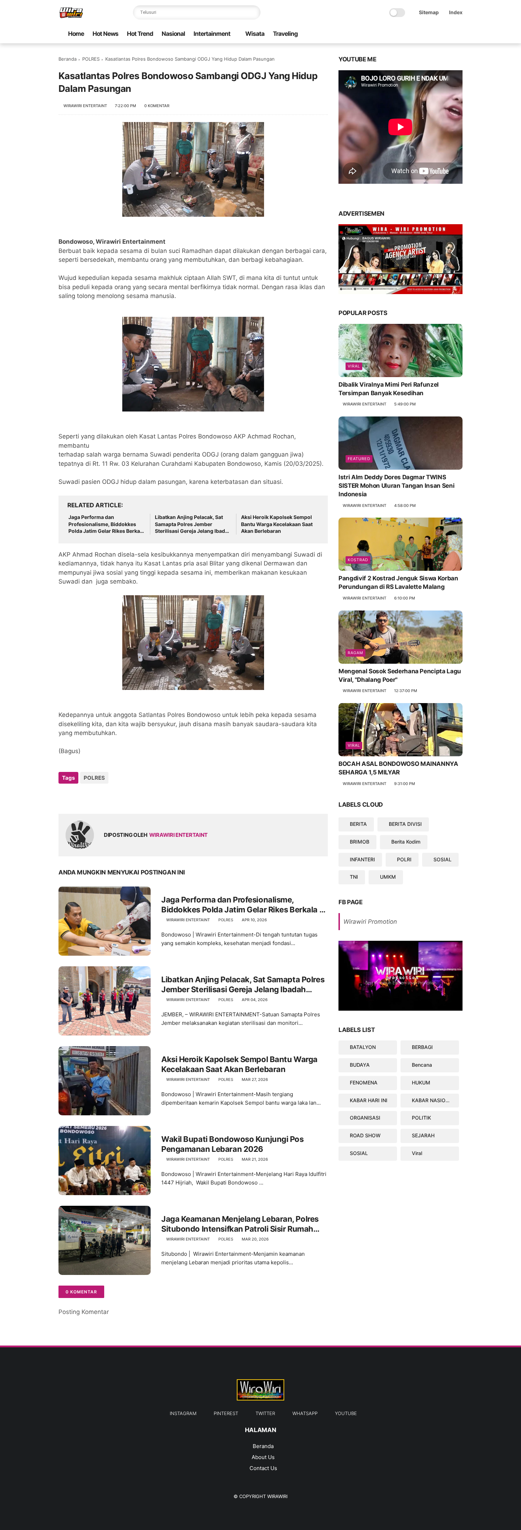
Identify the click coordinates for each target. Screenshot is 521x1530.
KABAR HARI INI (368, 1100)
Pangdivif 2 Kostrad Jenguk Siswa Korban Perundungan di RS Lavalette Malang (398, 582)
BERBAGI (422, 1047)
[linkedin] (121, 797)
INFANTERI (362, 859)
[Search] (253, 12)
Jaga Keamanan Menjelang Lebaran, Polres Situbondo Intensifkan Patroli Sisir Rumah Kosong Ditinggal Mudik (240, 1224)
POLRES (91, 59)
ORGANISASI (365, 1118)
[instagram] (447, 34)
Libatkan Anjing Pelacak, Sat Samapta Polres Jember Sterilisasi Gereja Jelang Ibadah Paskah (193, 524)
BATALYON (363, 1047)
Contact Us (263, 1468)
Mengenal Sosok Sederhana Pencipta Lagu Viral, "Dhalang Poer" (399, 675)
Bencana (422, 1065)
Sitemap (429, 12)
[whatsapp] (413, 34)
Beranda (67, 59)
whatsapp (305, 1413)
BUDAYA (360, 1065)
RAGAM (355, 652)
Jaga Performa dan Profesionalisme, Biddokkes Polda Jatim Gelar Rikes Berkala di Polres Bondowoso (106, 524)
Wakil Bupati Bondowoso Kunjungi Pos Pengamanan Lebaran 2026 (232, 1144)
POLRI (404, 859)
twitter (265, 1413)
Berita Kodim (405, 842)
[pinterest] (436, 34)
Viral (354, 366)
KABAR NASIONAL (433, 1100)
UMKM (388, 877)
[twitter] (424, 34)
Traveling (285, 33)
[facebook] (458, 34)
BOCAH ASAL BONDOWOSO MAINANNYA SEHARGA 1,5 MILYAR (398, 768)
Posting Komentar (83, 1311)
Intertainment (212, 33)
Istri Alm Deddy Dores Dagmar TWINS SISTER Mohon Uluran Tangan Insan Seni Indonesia (396, 486)
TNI (354, 877)
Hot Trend (140, 33)
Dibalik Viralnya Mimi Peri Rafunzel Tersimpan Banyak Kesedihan (388, 389)
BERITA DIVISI (405, 824)
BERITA (358, 824)
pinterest (226, 1413)
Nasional (173, 33)
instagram (183, 1413)
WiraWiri (277, 1496)
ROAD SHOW (365, 1135)
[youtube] (402, 34)
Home (76, 33)
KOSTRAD (358, 559)
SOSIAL (442, 859)
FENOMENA (363, 1082)
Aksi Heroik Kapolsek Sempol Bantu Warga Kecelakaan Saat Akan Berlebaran (277, 524)
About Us (263, 1457)
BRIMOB (359, 842)
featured (359, 458)
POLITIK (421, 1118)
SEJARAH (423, 1135)
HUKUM (421, 1082)
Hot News (105, 33)
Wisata (254, 33)
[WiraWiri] (71, 16)
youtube (346, 1413)
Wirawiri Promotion (370, 921)
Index (456, 12)
